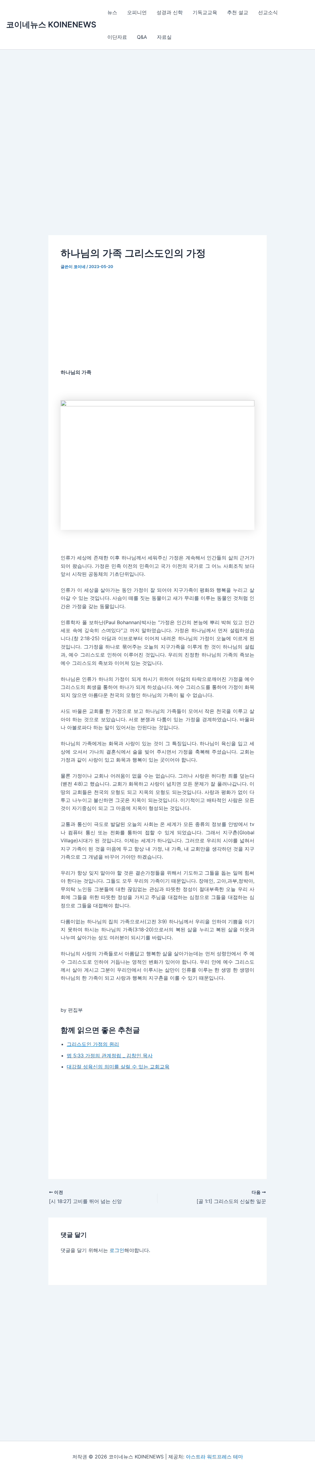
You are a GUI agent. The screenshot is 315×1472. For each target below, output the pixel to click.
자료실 (164, 37)
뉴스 (112, 12)
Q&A (142, 37)
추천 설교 (237, 12)
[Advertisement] (157, 152)
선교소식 (268, 12)
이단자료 (117, 37)
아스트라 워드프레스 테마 (214, 1457)
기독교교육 (205, 12)
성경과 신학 (170, 12)
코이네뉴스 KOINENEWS (51, 24)
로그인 (117, 1250)
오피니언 (137, 12)
